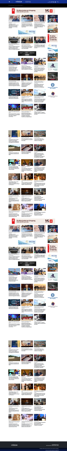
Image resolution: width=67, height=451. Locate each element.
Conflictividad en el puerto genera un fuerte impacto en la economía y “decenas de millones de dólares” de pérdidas (39, 69)
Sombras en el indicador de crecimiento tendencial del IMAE (14, 153)
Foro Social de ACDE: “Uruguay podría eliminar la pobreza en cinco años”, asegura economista (14, 115)
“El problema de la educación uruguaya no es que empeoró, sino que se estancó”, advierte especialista (27, 25)
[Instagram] (55, 2)
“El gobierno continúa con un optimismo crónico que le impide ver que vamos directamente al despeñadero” (26, 84)
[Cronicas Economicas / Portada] (14, 445)
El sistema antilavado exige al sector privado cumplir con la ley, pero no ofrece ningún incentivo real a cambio (39, 100)
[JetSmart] (53, 32)
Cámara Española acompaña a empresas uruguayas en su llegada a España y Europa (26, 183)
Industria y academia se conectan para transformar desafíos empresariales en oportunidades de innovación (26, 68)
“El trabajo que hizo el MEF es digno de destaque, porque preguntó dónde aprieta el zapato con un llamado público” (39, 169)
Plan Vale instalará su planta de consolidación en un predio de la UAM (27, 139)
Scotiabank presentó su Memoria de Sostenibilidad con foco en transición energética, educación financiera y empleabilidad (26, 115)
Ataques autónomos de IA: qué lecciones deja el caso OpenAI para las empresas (13, 97)
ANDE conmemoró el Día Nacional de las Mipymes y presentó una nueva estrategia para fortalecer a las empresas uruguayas (39, 155)
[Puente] (27, 55)
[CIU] (53, 89)
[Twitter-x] (53, 2)
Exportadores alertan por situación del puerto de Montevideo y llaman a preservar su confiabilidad (39, 86)
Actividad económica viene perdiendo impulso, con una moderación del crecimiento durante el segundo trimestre (14, 84)
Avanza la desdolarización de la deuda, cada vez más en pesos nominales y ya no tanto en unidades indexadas (14, 48)
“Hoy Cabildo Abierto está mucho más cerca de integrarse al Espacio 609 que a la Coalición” (14, 183)
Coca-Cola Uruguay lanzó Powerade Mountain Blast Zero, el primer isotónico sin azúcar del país (14, 168)
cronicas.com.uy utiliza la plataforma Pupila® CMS (52, 450)
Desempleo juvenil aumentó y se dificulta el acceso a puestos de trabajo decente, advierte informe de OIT (26, 215)
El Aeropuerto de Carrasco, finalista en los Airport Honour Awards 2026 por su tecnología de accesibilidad (14, 141)
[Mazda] (53, 80)
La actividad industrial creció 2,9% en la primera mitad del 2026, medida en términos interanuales (39, 185)
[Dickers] (53, 70)
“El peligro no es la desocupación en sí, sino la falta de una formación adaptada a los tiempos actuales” (13, 26)
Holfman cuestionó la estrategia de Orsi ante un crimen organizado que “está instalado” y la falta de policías (39, 26)
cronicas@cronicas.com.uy (55, 444)
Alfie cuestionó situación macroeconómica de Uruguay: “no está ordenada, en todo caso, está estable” (27, 47)
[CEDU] (53, 97)
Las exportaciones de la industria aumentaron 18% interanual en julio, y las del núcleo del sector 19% (14, 215)
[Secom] (27, 34)
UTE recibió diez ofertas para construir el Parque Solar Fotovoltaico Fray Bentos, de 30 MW (26, 170)
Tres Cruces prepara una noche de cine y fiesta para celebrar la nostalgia (39, 139)
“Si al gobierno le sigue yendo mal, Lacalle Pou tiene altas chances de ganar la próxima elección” (39, 46)
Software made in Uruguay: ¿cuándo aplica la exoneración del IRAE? (40, 113)
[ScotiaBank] (33, 13)
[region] (27, 125)
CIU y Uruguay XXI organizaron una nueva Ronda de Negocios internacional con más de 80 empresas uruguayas (39, 198)
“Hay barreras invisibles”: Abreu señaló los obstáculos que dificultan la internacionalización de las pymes (14, 200)
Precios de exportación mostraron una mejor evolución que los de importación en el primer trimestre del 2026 (13, 69)
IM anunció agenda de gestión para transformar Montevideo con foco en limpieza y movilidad (40, 214)
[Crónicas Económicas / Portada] (19, 2)
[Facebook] (52, 2)
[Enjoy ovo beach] (53, 61)
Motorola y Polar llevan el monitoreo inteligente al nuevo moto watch (26, 152)
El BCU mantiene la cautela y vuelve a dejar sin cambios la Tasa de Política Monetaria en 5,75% (27, 100)
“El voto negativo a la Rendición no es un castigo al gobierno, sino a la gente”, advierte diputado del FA (26, 199)
